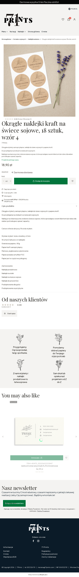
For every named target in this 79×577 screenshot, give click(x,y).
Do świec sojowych (19, 39)
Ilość (3, 176)
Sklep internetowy (37, 574)
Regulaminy (46, 551)
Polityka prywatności (50, 554)
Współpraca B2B (9, 557)
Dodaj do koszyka (42, 181)
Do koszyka (35, 458)
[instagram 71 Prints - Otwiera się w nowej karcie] (38, 541)
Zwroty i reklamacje (49, 557)
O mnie (6, 554)
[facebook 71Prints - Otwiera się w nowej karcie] (33, 541)
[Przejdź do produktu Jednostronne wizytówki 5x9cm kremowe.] (39, 430)
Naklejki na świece (33, 39)
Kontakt (6, 551)
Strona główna (6, 39)
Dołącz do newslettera (14, 503)
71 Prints (4, 143)
